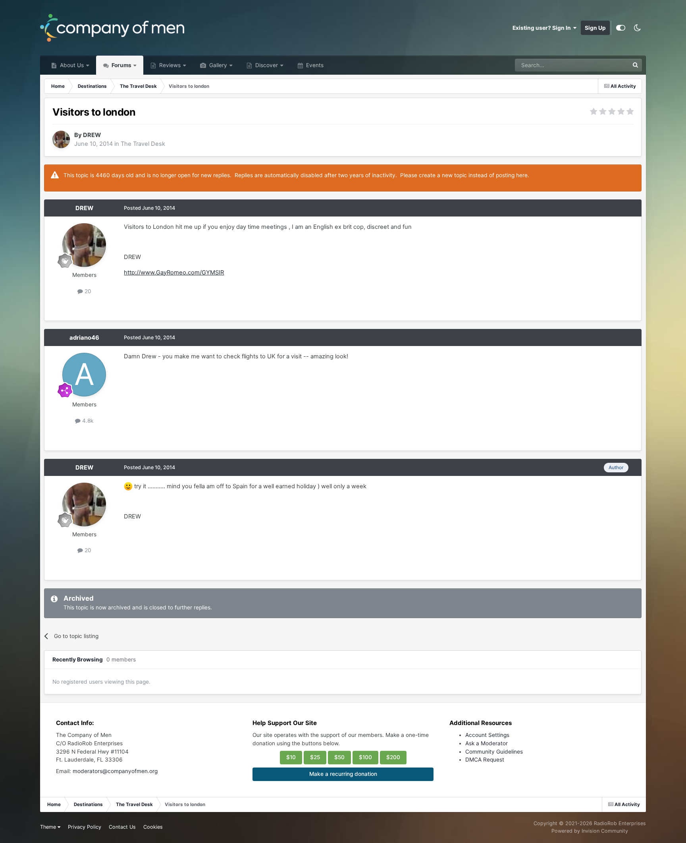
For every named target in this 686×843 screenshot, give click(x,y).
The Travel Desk (143, 143)
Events (314, 65)
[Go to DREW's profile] (61, 139)
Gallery (217, 65)
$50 (339, 757)
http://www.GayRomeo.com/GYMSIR (174, 272)
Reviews (169, 65)
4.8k (87, 421)
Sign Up (595, 28)
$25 (315, 757)
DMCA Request (484, 759)
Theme (49, 827)
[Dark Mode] (637, 28)
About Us (71, 65)
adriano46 (84, 337)
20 (87, 291)
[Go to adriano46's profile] (84, 374)
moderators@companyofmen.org (115, 771)
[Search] (635, 65)
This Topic (605, 65)
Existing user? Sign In (543, 28)
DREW (92, 135)
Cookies (153, 827)
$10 (291, 757)
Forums (120, 65)
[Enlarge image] (128, 486)
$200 (393, 757)
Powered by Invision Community (589, 831)
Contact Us (122, 827)
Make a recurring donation (343, 774)
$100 (365, 757)
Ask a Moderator (486, 743)
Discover (266, 65)
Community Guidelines (494, 751)
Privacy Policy (84, 827)
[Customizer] (620, 28)
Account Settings (487, 735)
